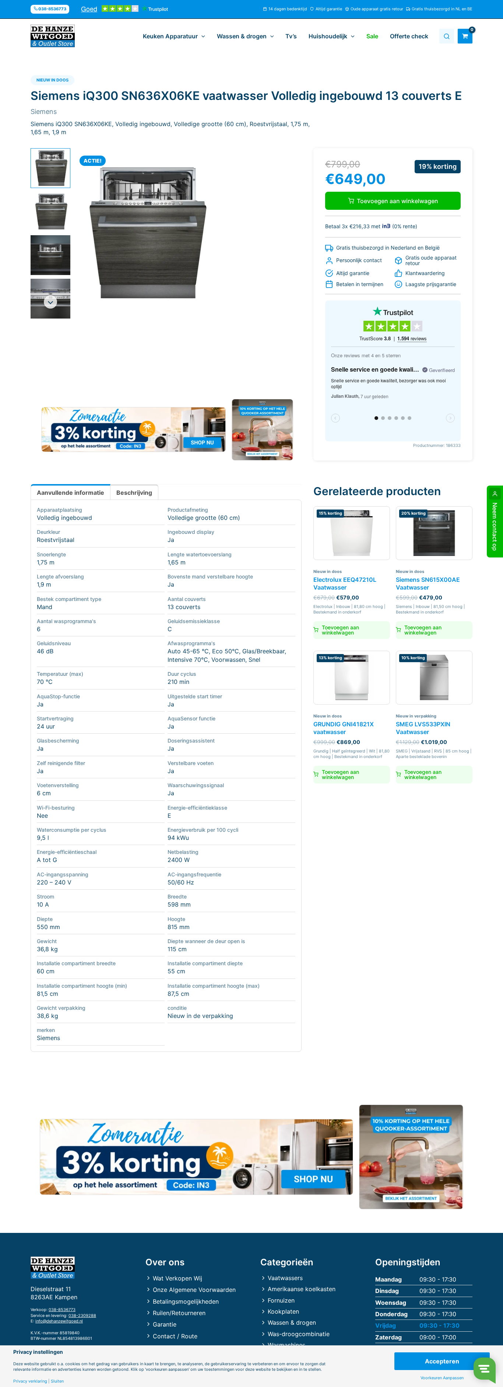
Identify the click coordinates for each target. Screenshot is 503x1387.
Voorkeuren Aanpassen (442, 1378)
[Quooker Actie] (262, 429)
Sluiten (57, 1381)
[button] (201, 36)
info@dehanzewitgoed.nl (59, 1321)
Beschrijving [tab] (134, 492)
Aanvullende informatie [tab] (70, 492)
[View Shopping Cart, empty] (465, 36)
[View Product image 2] (50, 211)
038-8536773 (62, 1309)
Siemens (48, 1038)
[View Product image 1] (50, 168)
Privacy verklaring (30, 1381)
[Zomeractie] (133, 429)
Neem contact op (495, 527)
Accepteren (442, 1361)
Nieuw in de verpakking (200, 1015)
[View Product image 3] (50, 255)
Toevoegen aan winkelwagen (397, 201)
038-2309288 (82, 1315)
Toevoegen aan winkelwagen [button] (340, 630)
